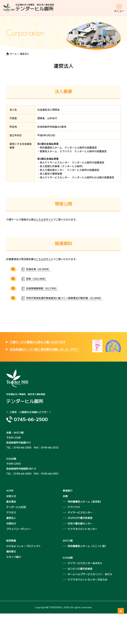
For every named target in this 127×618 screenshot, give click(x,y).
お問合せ (11, 523)
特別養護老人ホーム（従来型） (85, 501)
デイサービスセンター (80, 512)
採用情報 (11, 540)
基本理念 (11, 501)
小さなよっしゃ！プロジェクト (23, 546)
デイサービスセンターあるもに (85, 563)
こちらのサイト (44, 219)
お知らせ (11, 496)
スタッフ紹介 (13, 557)
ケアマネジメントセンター (82, 529)
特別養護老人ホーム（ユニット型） (87, 546)
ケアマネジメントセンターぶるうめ (87, 579)
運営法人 (11, 518)
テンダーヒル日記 (16, 507)
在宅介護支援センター (80, 523)
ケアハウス (74, 507)
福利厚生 (11, 551)
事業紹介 (68, 490)
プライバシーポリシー (18, 529)
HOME (10, 490)
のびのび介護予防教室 (80, 518)
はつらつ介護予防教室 (80, 568)
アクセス (11, 512)
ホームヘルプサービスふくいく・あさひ (90, 574)
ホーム (13, 53)
